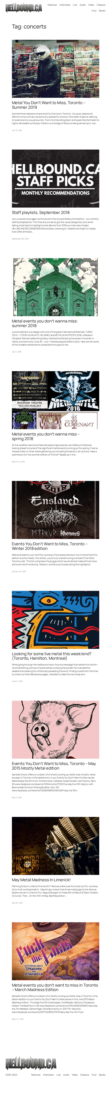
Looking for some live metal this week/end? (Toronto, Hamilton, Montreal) (52, 655)
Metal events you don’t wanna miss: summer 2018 (45, 323)
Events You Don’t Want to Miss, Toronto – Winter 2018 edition (50, 546)
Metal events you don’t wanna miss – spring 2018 (46, 436)
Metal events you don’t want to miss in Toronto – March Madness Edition (55, 987)
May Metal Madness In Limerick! (41, 879)
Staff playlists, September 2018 (41, 212)
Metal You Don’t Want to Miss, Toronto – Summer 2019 (48, 104)
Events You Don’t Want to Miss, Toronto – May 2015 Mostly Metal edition (54, 765)
